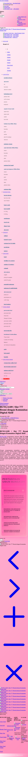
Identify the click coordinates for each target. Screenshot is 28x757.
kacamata (6, 87)
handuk (6, 357)
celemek (6, 268)
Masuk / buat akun (7, 398)
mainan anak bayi (8, 370)
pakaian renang (8, 144)
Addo (8, 52)
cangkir (5, 274)
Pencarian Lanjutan (4, 389)
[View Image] (14, 689)
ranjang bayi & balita (9, 243)
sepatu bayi (6, 111)
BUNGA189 (3, 436)
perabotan (6, 247)
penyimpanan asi (7, 297)
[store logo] (14, 30)
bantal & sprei (7, 239)
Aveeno (9, 70)
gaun (5, 131)
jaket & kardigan (7, 137)
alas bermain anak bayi (10, 366)
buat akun (5, 399)
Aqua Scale (10, 65)
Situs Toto (2, 733)
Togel (1, 751)
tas (4, 84)
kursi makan (7, 304)
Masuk (2, 383)
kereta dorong (7, 195)
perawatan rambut (8, 321)
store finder (16, 36)
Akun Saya (3, 381)
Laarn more (3, 423)
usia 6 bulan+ (7, 200)
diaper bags (7, 226)
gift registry (16, 9)
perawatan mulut (7, 323)
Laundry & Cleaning (8, 339)
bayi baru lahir (7, 198)
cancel (2, 390)
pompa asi (6, 294)
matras (6, 251)
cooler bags (6, 300)
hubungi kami (10, 726)
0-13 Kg (6, 211)
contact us (15, 37)
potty (5, 349)
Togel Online (3, 737)
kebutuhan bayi (8, 94)
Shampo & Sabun (8, 318)
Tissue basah (6, 337)
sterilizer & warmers (9, 260)
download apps (16, 3)
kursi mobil (7, 208)
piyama (5, 101)
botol (5, 257)
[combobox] (7, 387)
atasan (5, 126)
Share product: (3, 542)
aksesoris (6, 139)
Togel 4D (2, 725)
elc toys (5, 375)
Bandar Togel (3, 729)
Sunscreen (6, 315)
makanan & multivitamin (10, 288)
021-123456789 (10, 735)
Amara (8, 62)
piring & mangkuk (8, 277)
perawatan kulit (7, 313)
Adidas (8, 54)
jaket (5, 158)
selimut (6, 235)
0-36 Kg (6, 214)
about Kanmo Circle (19, 33)
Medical (5, 342)
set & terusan (7, 99)
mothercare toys (7, 373)
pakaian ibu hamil (8, 165)
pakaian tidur (7, 96)
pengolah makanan (9, 284)
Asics (8, 68)
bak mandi (7, 353)
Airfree (8, 57)
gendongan (7, 218)
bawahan (6, 129)
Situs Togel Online (3, 741)
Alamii (8, 60)
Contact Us (20, 25)
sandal (5, 116)
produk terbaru (8, 77)
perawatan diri (7, 326)
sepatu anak (6, 114)
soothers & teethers (9, 264)
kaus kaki (6, 119)
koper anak (7, 205)
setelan (5, 134)
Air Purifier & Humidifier (9, 345)
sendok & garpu (7, 280)
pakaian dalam (7, 161)
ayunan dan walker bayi (10, 363)
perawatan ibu (8, 330)
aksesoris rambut (7, 89)
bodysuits (6, 104)
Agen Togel (3, 721)
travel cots (6, 222)
